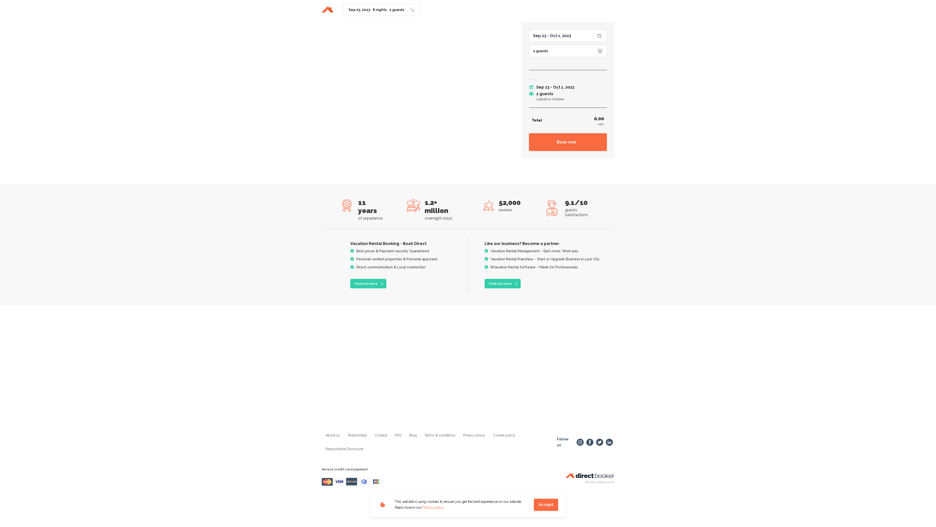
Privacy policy (432, 507)
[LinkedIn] (609, 442)
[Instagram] (580, 442)
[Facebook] (590, 442)
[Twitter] (599, 442)
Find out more (366, 283)
